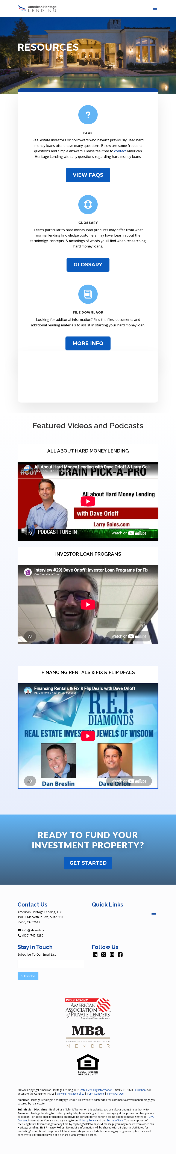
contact (120, 151)
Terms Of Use (115, 1093)
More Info (88, 343)
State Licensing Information (96, 1090)
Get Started (88, 863)
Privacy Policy (87, 1120)
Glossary (88, 265)
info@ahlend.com (34, 930)
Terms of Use (115, 1120)
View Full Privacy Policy (70, 1093)
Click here (141, 1090)
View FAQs (88, 175)
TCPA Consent (95, 1093)
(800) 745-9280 (32, 935)
